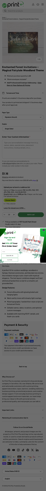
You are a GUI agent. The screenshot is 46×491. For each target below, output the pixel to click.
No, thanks (9, 260)
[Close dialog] (43, 230)
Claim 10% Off (9, 255)
